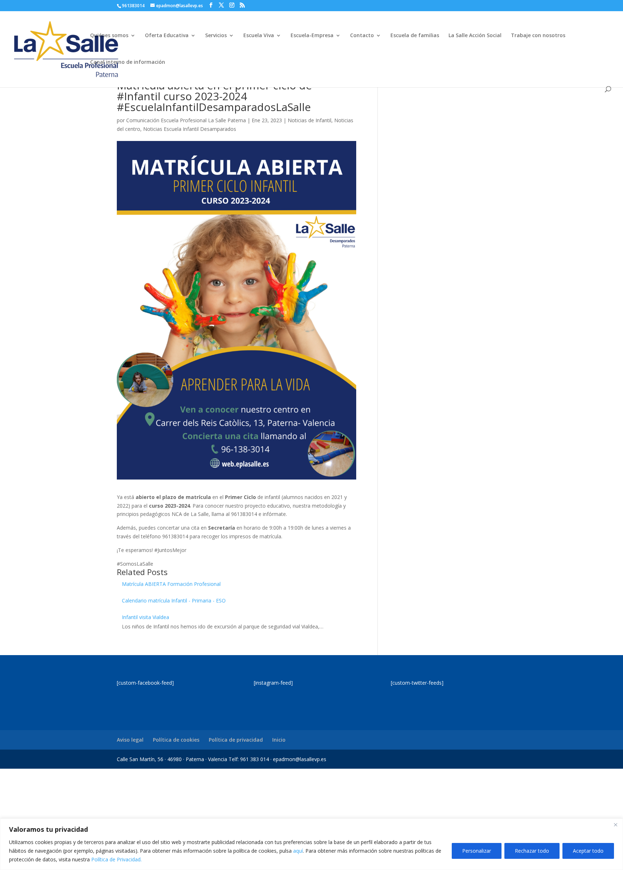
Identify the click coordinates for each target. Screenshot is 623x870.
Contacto (362, 36)
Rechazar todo (532, 850)
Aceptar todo (588, 850)
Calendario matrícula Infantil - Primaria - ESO (174, 600)
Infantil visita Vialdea (145, 617)
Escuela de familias (414, 36)
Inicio (279, 739)
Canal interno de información (127, 62)
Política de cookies (176, 739)
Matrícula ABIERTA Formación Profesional (171, 583)
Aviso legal (130, 739)
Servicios (216, 36)
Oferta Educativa (167, 36)
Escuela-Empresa (312, 36)
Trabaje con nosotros (538, 36)
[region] (311, 844)
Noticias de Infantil (309, 120)
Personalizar (476, 850)
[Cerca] (615, 824)
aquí (298, 850)
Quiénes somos (109, 36)
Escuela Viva (258, 36)
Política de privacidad (236, 739)
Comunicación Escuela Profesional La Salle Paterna (186, 120)
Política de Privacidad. (116, 859)
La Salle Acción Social (475, 36)
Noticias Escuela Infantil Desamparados (189, 128)
